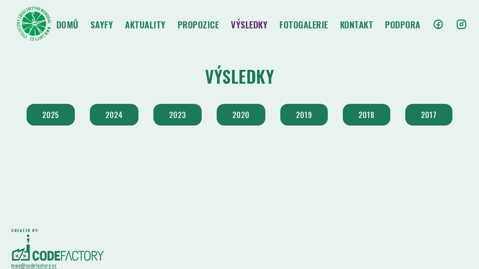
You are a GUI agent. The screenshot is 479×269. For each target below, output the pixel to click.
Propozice (198, 24)
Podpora (403, 24)
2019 (304, 114)
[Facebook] (438, 24)
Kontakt (356, 24)
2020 (241, 114)
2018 (367, 114)
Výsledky (249, 24)
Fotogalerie (304, 24)
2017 (429, 114)
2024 (114, 114)
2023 (177, 114)
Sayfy (102, 24)
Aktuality (145, 24)
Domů (68, 24)
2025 (50, 114)
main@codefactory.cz (34, 266)
